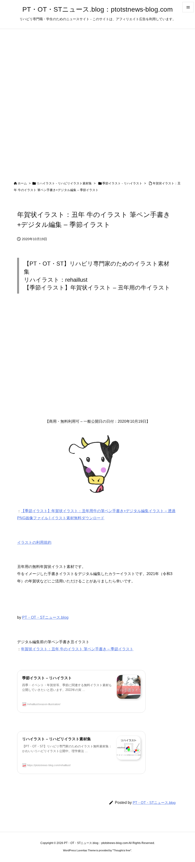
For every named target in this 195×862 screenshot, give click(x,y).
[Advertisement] (97, 360)
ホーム (22, 183)
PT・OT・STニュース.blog (45, 617)
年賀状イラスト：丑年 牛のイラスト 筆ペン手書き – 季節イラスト (77, 649)
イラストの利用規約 (34, 542)
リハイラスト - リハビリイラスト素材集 (64, 183)
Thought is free (121, 850)
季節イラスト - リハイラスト (122, 183)
